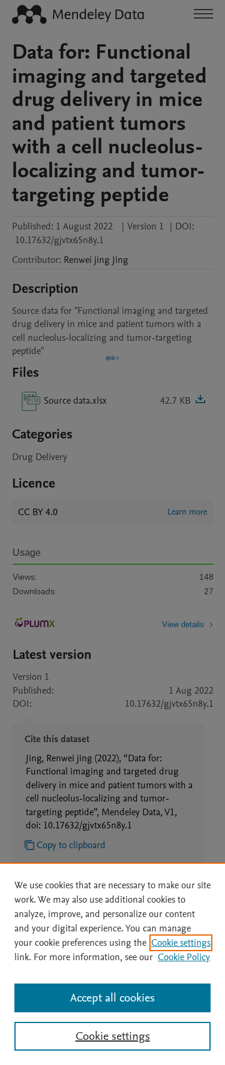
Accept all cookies (112, 998)
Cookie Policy (184, 957)
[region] (112, 964)
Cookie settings (181, 942)
